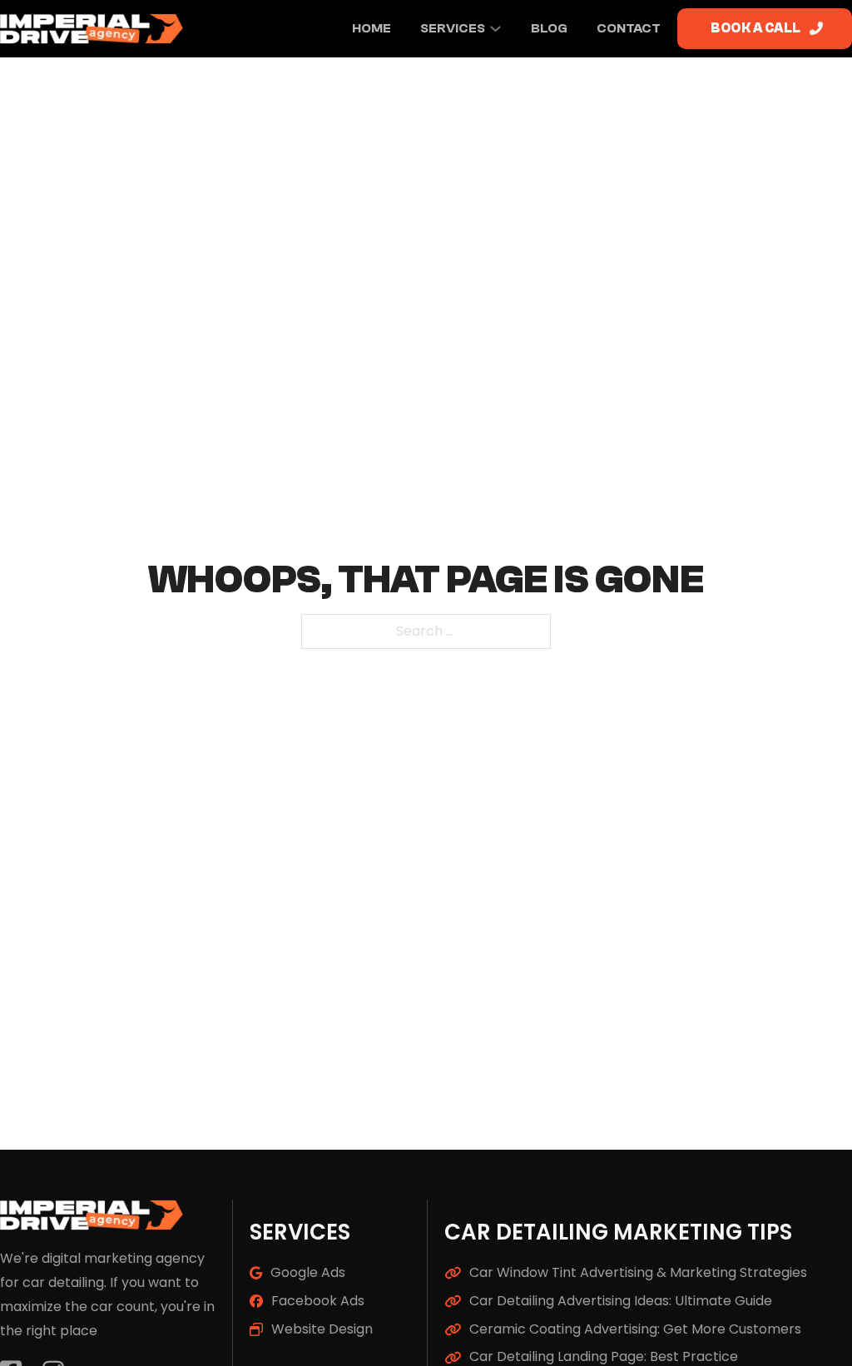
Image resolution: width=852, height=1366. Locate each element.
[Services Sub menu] (495, 28)
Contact (629, 28)
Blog (549, 28)
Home (371, 28)
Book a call (756, 28)
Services (452, 28)
